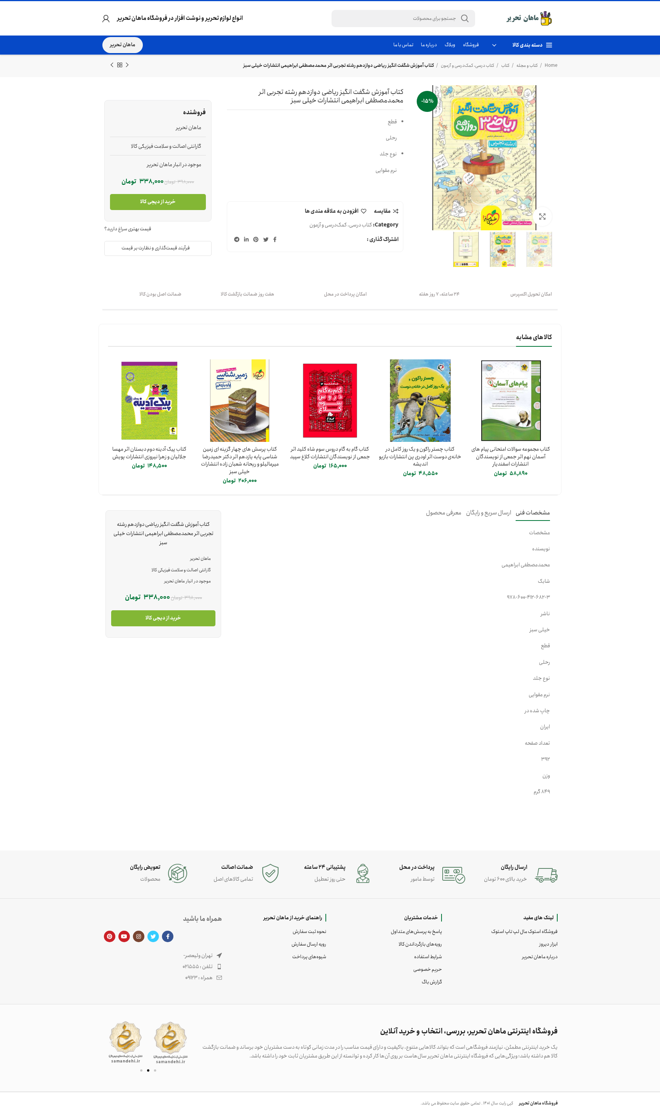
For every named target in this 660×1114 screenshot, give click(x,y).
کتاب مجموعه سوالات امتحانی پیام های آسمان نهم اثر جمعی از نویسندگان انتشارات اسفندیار (510, 456)
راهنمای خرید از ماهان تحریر (293, 918)
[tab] (533, 513)
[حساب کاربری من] (106, 18)
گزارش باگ (432, 982)
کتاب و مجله (527, 65)
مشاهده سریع (475, 371)
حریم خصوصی (427, 969)
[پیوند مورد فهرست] (162, 966)
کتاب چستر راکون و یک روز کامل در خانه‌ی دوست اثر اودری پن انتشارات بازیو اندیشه (420, 456)
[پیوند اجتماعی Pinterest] (256, 239)
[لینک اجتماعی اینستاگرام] (138, 936)
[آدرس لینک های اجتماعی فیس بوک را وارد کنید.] (275, 239)
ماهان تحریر (122, 45)
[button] (111, 1042)
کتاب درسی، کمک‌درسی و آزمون (467, 65)
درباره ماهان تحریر (540, 957)
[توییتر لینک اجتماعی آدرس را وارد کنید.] (266, 239)
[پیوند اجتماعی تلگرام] (237, 239)
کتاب (505, 65)
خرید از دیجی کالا (158, 202)
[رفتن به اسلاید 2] (148, 1070)
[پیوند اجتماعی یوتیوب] (124, 936)
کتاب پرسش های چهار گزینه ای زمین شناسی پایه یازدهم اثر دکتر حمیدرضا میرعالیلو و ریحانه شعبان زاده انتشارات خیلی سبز (240, 460)
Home (551, 65)
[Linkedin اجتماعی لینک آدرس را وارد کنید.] (246, 239)
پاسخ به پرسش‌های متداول (416, 932)
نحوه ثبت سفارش (309, 932)
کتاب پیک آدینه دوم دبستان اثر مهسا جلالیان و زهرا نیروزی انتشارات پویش (149, 453)
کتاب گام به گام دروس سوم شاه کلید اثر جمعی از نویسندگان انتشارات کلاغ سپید (330, 453)
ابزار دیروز (548, 944)
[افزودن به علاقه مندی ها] (475, 389)
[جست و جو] (464, 18)
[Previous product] (127, 65)
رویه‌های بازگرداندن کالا (420, 944)
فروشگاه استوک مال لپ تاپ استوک (524, 932)
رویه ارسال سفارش (308, 944)
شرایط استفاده (428, 957)
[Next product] (112, 65)
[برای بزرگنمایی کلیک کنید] (542, 216)
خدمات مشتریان (421, 918)
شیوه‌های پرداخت (309, 957)
